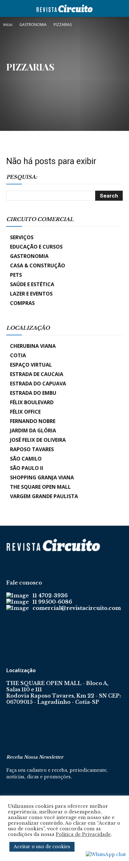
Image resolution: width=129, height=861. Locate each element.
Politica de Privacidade (83, 834)
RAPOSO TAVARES (32, 449)
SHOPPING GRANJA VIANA (42, 477)
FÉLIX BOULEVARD (32, 402)
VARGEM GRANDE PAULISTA (44, 496)
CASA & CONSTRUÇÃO (37, 265)
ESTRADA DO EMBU (33, 392)
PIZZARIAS (94, 79)
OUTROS (49, 79)
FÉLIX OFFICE (25, 411)
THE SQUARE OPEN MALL (40, 486)
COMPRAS (22, 303)
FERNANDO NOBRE (32, 421)
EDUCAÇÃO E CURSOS (36, 246)
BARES (14, 79)
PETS (16, 274)
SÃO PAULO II (26, 468)
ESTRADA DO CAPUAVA (38, 383)
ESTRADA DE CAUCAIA (36, 374)
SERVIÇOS (22, 237)
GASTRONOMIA (33, 24)
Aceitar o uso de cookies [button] (42, 846)
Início (8, 24)
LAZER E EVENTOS (31, 293)
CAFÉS (31, 79)
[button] (11, 8)
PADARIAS (71, 79)
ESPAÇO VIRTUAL (31, 364)
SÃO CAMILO (26, 458)
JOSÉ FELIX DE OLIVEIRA (38, 439)
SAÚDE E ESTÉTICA (32, 284)
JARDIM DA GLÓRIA (33, 430)
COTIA (18, 355)
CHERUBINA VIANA (33, 346)
